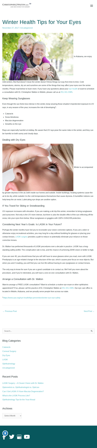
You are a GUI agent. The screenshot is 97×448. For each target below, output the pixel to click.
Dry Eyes (6, 355)
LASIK (5, 360)
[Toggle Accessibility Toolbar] (5, 433)
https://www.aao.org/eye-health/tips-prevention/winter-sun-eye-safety (31, 298)
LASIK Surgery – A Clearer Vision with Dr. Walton (23, 383)
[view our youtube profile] (26, 437)
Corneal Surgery (9, 351)
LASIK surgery (21, 237)
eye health (73, 89)
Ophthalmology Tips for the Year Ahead (18, 400)
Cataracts (6, 347)
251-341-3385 (66, 92)
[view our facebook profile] (4, 437)
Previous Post (10, 311)
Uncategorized (26, 28)
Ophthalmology (8, 364)
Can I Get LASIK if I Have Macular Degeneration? (23, 391)
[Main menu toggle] (92, 6)
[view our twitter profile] (11, 437)
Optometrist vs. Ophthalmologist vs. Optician (20, 387)
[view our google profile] (19, 437)
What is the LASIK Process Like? (16, 396)
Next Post (89, 311)
